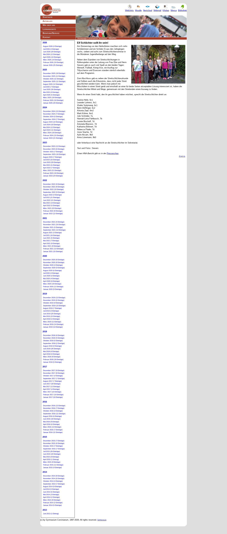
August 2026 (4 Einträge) (52, 46)
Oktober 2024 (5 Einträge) (53, 116)
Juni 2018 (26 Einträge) (52, 349)
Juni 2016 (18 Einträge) (52, 419)
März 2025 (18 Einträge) (52, 97)
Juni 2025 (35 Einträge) (52, 89)
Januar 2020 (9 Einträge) (52, 289)
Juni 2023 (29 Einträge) (52, 162)
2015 (45, 437)
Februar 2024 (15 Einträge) (53, 135)
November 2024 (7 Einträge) (53, 114)
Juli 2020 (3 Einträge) (51, 273)
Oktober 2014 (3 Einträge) (53, 481)
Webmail (157, 10)
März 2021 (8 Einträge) (51, 246)
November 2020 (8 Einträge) (53, 262)
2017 (45, 366)
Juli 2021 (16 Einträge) (51, 235)
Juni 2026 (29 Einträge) (52, 52)
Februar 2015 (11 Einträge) (53, 465)
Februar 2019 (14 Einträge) (53, 324)
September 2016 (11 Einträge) (54, 414)
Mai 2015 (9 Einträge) (51, 457)
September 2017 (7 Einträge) (54, 378)
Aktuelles (47, 21)
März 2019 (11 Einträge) (52, 322)
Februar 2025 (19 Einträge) (53, 100)
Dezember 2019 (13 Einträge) (54, 297)
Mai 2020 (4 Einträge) (51, 278)
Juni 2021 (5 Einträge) (51, 238)
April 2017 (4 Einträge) (51, 389)
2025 (45, 70)
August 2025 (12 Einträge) (53, 84)
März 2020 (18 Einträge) (52, 284)
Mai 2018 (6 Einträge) (51, 351)
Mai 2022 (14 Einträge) (51, 203)
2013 (45, 510)
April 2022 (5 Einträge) (51, 205)
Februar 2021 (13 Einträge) (53, 249)
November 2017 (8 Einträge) (53, 373)
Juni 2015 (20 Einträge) (52, 454)
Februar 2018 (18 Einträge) (53, 359)
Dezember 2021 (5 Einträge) (53, 222)
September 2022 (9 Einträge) (54, 192)
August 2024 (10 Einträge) (53, 122)
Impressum (101, 520)
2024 (45, 107)
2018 (45, 331)
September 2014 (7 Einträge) (54, 484)
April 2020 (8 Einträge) (51, 281)
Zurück (182, 156)
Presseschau (112, 153)
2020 (45, 256)
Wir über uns (49, 25)
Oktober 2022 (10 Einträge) (53, 189)
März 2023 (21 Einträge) (52, 170)
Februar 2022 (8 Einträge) (53, 211)
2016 (45, 402)
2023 (45, 142)
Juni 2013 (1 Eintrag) (51, 514)
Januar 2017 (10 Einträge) (53, 397)
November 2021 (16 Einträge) (54, 224)
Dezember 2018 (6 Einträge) (53, 335)
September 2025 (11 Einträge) (54, 81)
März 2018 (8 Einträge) (51, 357)
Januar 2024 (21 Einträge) (53, 138)
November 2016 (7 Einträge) (53, 408)
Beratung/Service (51, 33)
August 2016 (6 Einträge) (52, 416)
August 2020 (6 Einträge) (52, 270)
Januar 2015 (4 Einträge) (52, 467)
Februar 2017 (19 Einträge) (53, 395)
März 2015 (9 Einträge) (51, 462)
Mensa (174, 10)
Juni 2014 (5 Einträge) (51, 492)
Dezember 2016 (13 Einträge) (54, 405)
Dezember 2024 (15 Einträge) (54, 111)
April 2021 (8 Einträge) (51, 243)
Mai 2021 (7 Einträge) (51, 241)
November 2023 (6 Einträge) (53, 149)
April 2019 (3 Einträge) (51, 319)
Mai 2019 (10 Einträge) (51, 316)
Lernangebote (49, 29)
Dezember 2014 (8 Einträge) (53, 476)
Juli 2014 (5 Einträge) (51, 489)
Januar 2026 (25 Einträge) (53, 65)
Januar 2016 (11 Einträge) (53, 432)
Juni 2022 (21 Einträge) (52, 200)
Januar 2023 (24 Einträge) (53, 176)
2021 (45, 218)
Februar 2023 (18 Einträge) (53, 173)
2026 (45, 42)
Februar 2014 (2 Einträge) (53, 503)
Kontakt (46, 37)
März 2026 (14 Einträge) (52, 60)
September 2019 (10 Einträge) (54, 306)
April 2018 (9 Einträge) (51, 354)
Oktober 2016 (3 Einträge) (53, 411)
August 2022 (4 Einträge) (52, 195)
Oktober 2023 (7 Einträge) (53, 152)
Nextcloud (147, 10)
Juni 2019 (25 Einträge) (52, 314)
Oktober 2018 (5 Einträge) (53, 341)
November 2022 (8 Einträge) (53, 187)
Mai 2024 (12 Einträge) (51, 127)
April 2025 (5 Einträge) (51, 95)
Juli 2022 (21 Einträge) (51, 197)
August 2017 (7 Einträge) (52, 381)
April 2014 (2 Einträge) (51, 497)
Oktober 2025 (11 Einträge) (53, 79)
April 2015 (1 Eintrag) (51, 459)
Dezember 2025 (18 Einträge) (54, 73)
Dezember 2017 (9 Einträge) (53, 370)
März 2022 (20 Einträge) (52, 208)
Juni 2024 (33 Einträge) (52, 124)
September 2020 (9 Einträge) (54, 268)
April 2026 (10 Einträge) (52, 57)
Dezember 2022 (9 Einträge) (53, 184)
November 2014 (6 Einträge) (53, 478)
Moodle (138, 10)
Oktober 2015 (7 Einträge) (53, 446)
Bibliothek (182, 10)
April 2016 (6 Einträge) (51, 424)
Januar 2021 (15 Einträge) (53, 251)
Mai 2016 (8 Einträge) (51, 422)
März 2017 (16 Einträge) (52, 392)
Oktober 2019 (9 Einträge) (53, 303)
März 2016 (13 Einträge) (52, 427)
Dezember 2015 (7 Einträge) (53, 441)
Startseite (48, 17)
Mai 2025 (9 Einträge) (51, 92)
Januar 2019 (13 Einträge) (53, 327)
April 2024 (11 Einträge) (52, 130)
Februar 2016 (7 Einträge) (53, 430)
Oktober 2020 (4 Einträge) (53, 265)
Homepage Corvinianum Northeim (91, 38)
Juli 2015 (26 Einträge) (51, 451)
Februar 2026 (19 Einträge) (53, 62)
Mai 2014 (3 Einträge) (51, 494)
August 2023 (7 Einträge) (52, 157)
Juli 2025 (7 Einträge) (51, 87)
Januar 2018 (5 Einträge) (52, 362)
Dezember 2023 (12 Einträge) (54, 146)
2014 (45, 472)
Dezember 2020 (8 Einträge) (53, 260)
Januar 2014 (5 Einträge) (52, 505)
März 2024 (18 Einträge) (52, 133)
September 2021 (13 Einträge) (54, 230)
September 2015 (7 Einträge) (54, 449)
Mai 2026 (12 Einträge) (51, 54)
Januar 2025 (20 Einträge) (53, 103)
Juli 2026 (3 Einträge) (51, 49)
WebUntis (129, 10)
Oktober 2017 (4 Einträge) (53, 376)
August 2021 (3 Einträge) (52, 232)
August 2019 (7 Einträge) (52, 308)
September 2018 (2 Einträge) (54, 343)
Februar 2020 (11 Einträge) (53, 287)
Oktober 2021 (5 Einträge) (53, 227)
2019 (45, 294)
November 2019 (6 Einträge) (53, 300)
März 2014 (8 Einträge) (51, 500)
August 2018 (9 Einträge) (52, 346)
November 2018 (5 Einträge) (53, 338)
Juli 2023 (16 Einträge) (51, 160)
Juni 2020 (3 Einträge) (51, 276)
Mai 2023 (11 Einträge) (51, 165)
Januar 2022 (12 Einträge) (53, 213)
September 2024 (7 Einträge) (54, 119)
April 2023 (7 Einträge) (51, 168)
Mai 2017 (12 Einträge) (51, 386)
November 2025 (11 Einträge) (54, 76)
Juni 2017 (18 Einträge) (52, 384)
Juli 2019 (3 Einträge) (51, 311)
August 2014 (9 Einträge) (52, 486)
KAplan (166, 10)
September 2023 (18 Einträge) (54, 154)
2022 (45, 180)
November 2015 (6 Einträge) (53, 443)
